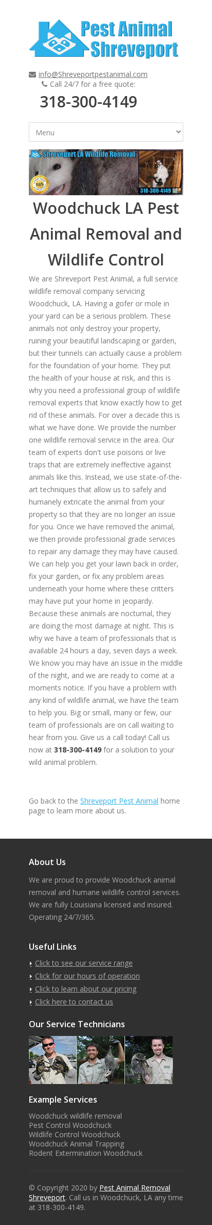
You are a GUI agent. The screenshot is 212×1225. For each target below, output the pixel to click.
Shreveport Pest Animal (119, 801)
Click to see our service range (84, 963)
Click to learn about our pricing (85, 989)
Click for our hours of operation (87, 976)
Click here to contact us (74, 1002)
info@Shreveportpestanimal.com (93, 74)
